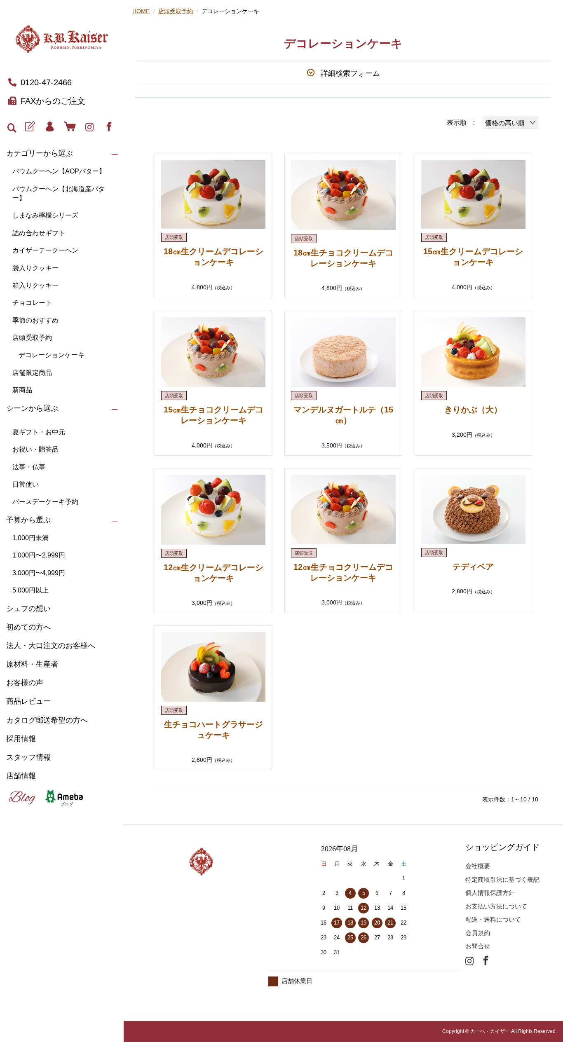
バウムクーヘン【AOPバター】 (59, 171)
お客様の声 (24, 683)
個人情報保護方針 (490, 892)
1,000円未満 (30, 537)
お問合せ (477, 946)
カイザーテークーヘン (45, 250)
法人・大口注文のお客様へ (50, 646)
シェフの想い (28, 608)
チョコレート (32, 302)
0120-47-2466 (46, 82)
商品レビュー (28, 701)
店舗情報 (21, 776)
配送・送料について (493, 919)
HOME (141, 11)
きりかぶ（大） (473, 409)
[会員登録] (30, 126)
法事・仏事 (28, 467)
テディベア (473, 566)
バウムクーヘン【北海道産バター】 (58, 193)
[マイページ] (49, 126)
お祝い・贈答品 (35, 449)
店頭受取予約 (32, 337)
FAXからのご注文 (53, 100)
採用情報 (21, 739)
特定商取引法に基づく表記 (502, 879)
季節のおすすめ (35, 320)
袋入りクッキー (35, 268)
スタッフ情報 (28, 757)
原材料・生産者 (32, 664)
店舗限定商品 (32, 372)
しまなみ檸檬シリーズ (45, 215)
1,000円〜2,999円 (38, 555)
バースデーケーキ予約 (45, 501)
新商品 (22, 389)
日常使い (25, 484)
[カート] (69, 126)
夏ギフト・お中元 (38, 432)
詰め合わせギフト (38, 232)
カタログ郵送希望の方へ (47, 720)
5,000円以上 (30, 590)
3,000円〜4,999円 (38, 572)
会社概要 (477, 865)
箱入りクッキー (35, 285)
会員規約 (477, 933)
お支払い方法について (496, 906)
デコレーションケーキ (51, 354)
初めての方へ (28, 627)
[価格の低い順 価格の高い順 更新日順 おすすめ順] (510, 123)
